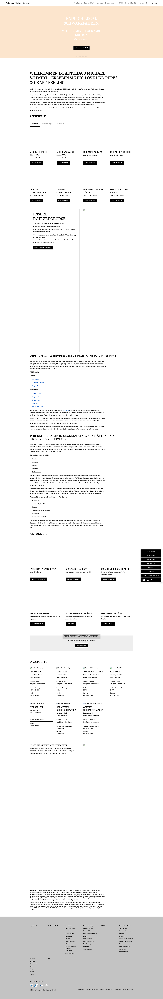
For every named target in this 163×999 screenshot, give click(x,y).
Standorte (32, 969)
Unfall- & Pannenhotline (151, 575)
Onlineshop (122, 936)
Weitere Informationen (38, 579)
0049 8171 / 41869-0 (88, 681)
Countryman (35, 403)
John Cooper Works (38, 406)
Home (31, 66)
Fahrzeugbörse (69, 933)
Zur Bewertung (81, 645)
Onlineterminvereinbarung (126, 931)
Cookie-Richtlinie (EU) (106, 989)
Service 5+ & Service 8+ (125, 941)
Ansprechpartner (70, 953)
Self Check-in (123, 928)
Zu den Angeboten (73, 579)
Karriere (151, 567)
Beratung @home (70, 928)
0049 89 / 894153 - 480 (62, 719)
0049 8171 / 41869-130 (89, 719)
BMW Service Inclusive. (125, 944)
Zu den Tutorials (108, 624)
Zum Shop (70, 624)
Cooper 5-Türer (36, 397)
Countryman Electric (38, 383)
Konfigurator (68, 936)
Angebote (68, 931)
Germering (35, 465)
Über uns (141, 3)
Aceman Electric (36, 379)
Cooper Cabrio (36, 400)
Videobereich (69, 950)
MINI (147, 3)
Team (31, 966)
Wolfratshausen (36, 472)
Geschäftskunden (70, 941)
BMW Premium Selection (90, 933)
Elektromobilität (89, 3)
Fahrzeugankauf (87, 938)
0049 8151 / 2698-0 (34, 681)
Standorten (38, 91)
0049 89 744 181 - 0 (35, 717)
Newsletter (151, 555)
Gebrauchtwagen (110, 3)
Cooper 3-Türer (36, 393)
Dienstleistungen (70, 944)
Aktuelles (32, 961)
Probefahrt (151, 559)
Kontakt (151, 572)
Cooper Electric (36, 386)
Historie (32, 974)
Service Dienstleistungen (126, 938)
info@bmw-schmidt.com (37, 684)
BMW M (120, 3)
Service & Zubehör (130, 3)
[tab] (35, 124)
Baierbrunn (35, 462)
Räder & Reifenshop (124, 946)
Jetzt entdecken (37, 162)
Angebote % (78, 3)
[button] (76, 56)
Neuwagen (99, 3)
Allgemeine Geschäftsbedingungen (124, 989)
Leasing (67, 938)
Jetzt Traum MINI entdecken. (81, 47)
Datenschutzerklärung (92, 989)
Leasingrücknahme (88, 941)
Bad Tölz (34, 459)
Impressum (81, 989)
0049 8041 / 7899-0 (115, 681)
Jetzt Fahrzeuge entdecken (43, 247)
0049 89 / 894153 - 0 (62, 681)
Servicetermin (151, 551)
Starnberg (35, 468)
